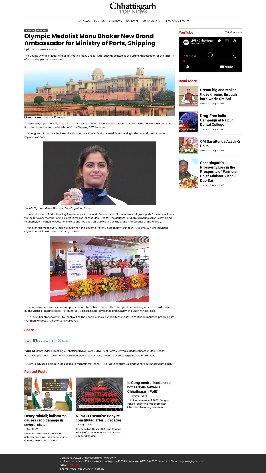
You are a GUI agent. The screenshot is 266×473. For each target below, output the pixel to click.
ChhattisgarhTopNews (79, 351)
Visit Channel (232, 32)
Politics (99, 21)
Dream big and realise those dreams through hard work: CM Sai (218, 94)
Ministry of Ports (105, 351)
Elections (115, 21)
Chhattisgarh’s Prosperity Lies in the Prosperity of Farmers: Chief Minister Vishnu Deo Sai (219, 172)
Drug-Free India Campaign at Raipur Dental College (216, 120)
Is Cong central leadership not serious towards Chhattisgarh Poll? (149, 387)
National (132, 21)
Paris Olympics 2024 (36, 355)
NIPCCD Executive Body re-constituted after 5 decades (99, 418)
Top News (83, 21)
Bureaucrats (151, 21)
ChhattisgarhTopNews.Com (98, 457)
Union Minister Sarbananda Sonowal (73, 355)
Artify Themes (94, 469)
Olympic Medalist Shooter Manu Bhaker (141, 351)
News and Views (174, 21)
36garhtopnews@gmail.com (188, 461)
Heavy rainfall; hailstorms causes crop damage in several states (45, 420)
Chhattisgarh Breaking (49, 351)
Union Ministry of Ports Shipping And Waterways (126, 355)
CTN (32, 49)
